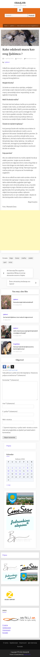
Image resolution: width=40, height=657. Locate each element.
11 (12, 471)
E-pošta (9, 411)
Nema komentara (31, 59)
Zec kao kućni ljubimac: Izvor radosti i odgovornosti (18, 317)
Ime (8, 403)
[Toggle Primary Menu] (20, 10)
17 (8, 474)
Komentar (10, 380)
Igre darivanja (32, 643)
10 (8, 471)
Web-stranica (7, 420)
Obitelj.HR (20, 2)
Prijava (8, 446)
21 (23, 474)
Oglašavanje (6, 628)
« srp (8, 485)
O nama (5, 643)
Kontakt (5, 633)
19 (16, 474)
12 (16, 471)
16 (31, 471)
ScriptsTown (27, 654)
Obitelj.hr (19, 58)
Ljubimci (7, 62)
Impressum (6, 630)
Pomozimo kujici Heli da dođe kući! (23, 302)
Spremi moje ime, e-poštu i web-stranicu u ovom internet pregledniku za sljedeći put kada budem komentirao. (19, 430)
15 (27, 471)
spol (4, 262)
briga (11, 258)
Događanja (16, 344)
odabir (31, 258)
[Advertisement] (20, 230)
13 (20, 471)
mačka (24, 258)
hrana (17, 258)
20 (20, 474)
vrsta (10, 262)
